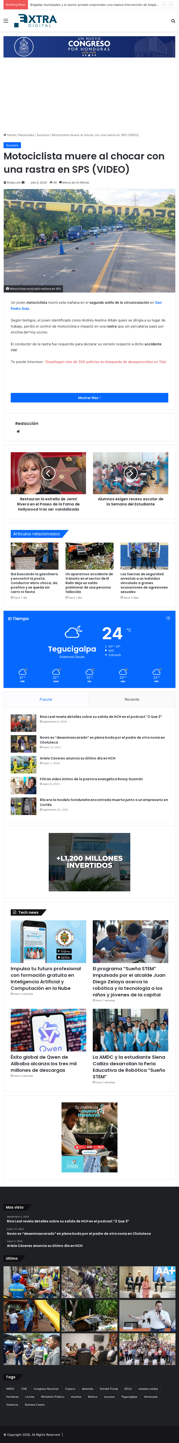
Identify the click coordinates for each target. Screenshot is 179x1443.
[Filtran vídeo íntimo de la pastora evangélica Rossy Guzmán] (23, 785)
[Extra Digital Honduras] (36, 20)
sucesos (109, 1396)
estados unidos (148, 1388)
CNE (24, 1388)
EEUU (128, 1388)
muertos (76, 1396)
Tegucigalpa (129, 1396)
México (92, 1396)
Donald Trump (109, 1388)
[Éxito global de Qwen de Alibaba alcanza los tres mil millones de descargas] (48, 1030)
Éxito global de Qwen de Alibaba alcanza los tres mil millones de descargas (44, 1063)
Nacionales (26, 135)
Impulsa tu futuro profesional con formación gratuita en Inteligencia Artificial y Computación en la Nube (46, 978)
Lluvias (29, 1396)
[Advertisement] (89, 97)
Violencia (12, 1404)
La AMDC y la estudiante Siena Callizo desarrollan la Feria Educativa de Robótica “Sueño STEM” (129, 1067)
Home (11, 135)
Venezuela (151, 1396)
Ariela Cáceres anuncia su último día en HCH (77, 758)
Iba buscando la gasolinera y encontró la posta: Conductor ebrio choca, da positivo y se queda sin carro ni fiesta (34, 583)
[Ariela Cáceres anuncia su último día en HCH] (23, 764)
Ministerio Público (52, 1396)
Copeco (70, 1388)
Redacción (26, 423)
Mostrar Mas (88, 398)
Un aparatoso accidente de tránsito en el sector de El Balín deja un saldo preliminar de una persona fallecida (89, 583)
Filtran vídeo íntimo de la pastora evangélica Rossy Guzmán (91, 779)
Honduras (12, 1396)
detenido (87, 1388)
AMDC (10, 1388)
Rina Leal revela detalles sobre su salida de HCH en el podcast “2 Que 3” (101, 716)
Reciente (132, 699)
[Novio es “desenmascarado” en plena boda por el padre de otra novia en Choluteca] (23, 744)
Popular (46, 699)
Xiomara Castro (35, 1404)
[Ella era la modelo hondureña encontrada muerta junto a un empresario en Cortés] (23, 806)
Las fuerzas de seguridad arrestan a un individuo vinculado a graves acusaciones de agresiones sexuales (144, 583)
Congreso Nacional (46, 1388)
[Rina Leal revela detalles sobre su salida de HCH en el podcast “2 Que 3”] (23, 723)
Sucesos (43, 135)
